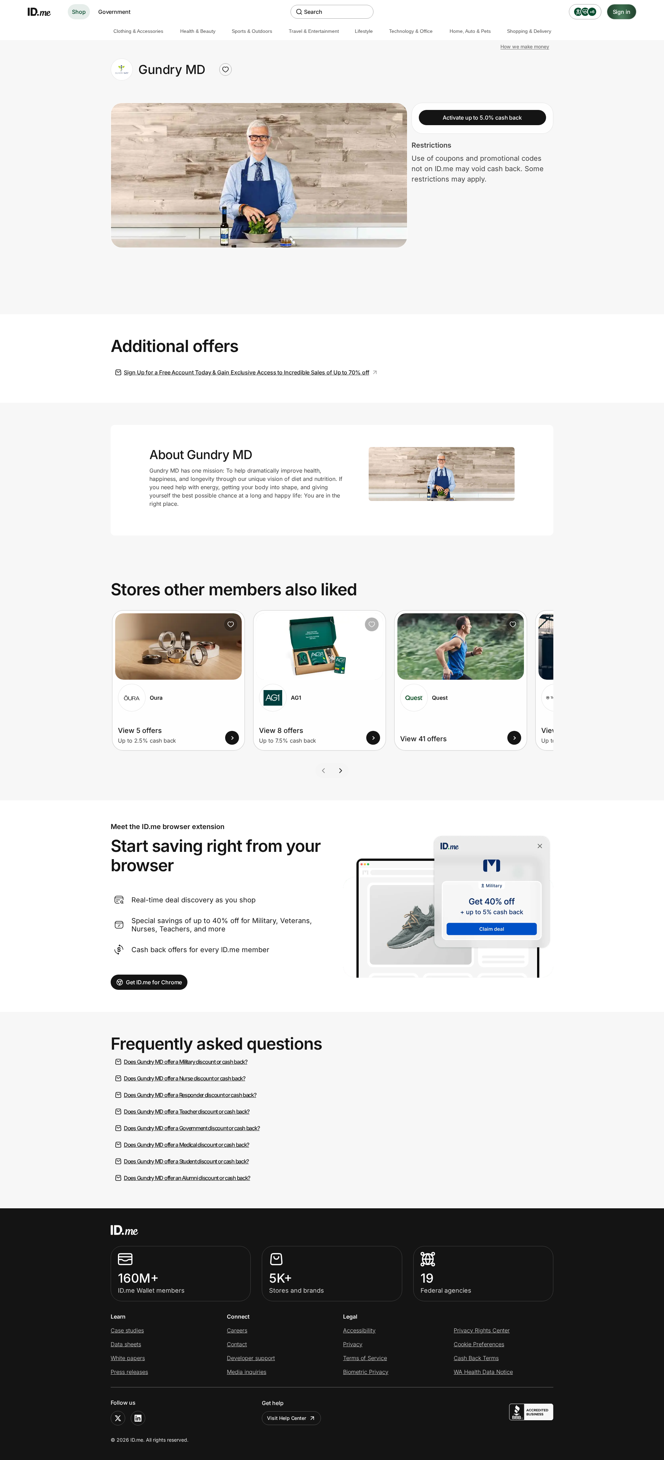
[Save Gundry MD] (225, 69)
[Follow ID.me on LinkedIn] (138, 1418)
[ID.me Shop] (43, 12)
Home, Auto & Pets (470, 31)
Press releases (129, 1371)
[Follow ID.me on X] (118, 1418)
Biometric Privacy (365, 1371)
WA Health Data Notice (483, 1371)
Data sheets (126, 1344)
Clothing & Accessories (138, 31)
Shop (79, 11)
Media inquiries (246, 1371)
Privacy (352, 1344)
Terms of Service (365, 1358)
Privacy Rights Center (482, 1330)
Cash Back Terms (476, 1358)
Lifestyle (364, 31)
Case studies (127, 1330)
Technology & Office (411, 31)
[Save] (231, 624)
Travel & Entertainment (314, 31)
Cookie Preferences (479, 1344)
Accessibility (359, 1330)
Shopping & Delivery (529, 31)
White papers (128, 1358)
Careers (237, 1330)
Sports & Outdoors (252, 31)
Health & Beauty (197, 31)
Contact (237, 1344)
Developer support (251, 1358)
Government (114, 11)
